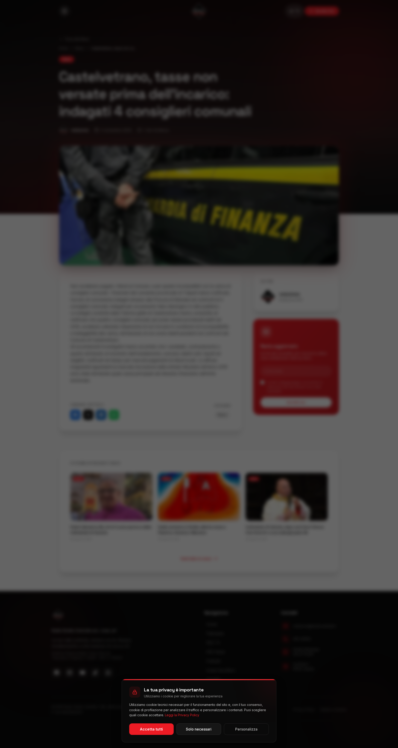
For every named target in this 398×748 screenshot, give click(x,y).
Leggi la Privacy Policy (182, 715)
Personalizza (246, 729)
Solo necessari (198, 729)
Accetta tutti (151, 729)
